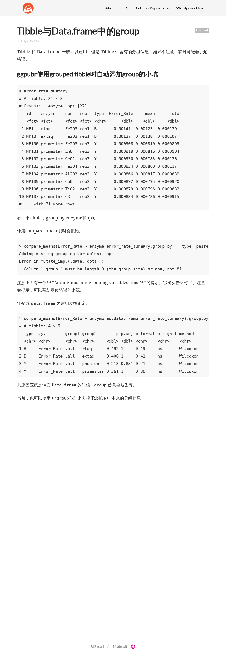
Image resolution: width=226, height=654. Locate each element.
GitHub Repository (152, 8)
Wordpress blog (189, 8)
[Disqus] (113, 462)
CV (126, 8)
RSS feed (97, 646)
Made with (121, 646)
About (110, 8)
